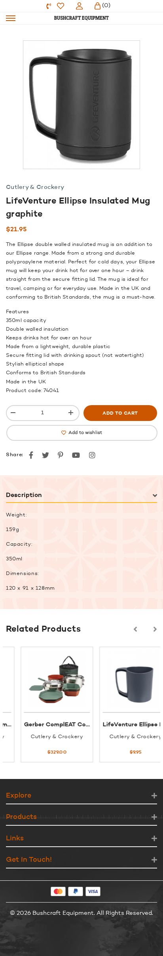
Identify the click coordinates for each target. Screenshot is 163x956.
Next (155, 629)
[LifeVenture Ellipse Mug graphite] (124, 679)
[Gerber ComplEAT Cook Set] (45, 679)
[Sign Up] (79, 6)
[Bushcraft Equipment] (81, 18)
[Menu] (10, 18)
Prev (135, 629)
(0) (106, 6)
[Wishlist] (60, 6)
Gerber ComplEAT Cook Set (52, 725)
